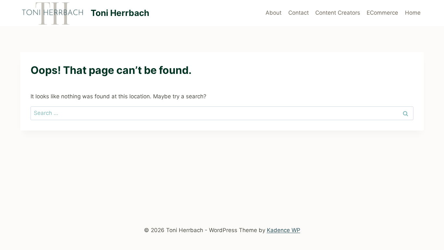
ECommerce (382, 12)
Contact (298, 12)
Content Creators (337, 12)
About (273, 12)
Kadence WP (283, 230)
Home (413, 12)
